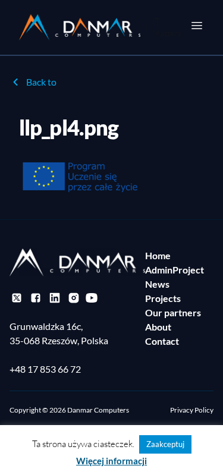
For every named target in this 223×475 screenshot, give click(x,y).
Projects (163, 298)
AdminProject (174, 269)
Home (158, 255)
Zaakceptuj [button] (165, 444)
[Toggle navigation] (197, 25)
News (157, 284)
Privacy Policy (191, 409)
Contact (162, 341)
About (158, 326)
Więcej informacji (111, 460)
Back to (41, 81)
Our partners (173, 312)
